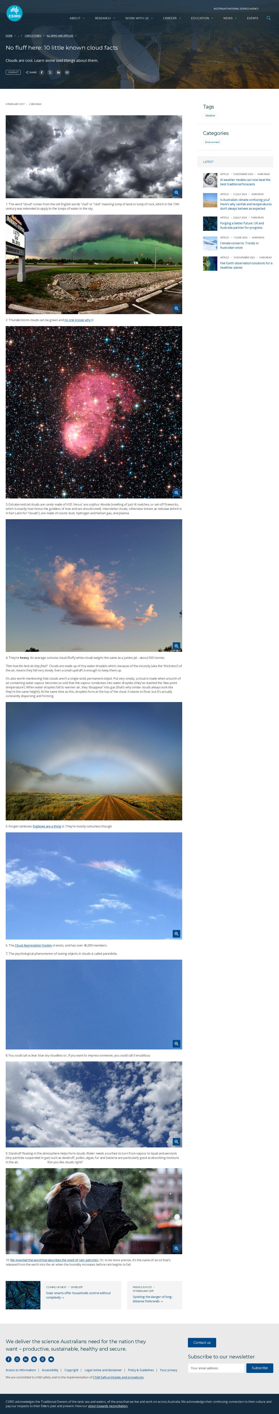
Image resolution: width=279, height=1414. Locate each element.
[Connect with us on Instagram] (17, 1359)
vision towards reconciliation (108, 1406)
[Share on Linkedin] (58, 72)
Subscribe (260, 1368)
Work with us (137, 18)
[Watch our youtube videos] (51, 1359)
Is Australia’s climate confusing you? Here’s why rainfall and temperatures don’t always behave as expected (246, 204)
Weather (210, 115)
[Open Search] (268, 18)
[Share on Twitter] (50, 72)
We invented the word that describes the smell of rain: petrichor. (54, 1260)
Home (9, 35)
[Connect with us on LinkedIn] (26, 1359)
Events (252, 18)
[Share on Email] (67, 72)
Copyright (71, 1370)
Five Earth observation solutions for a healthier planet (246, 265)
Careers (170, 18)
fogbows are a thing (47, 826)
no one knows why (77, 320)
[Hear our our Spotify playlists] (34, 1359)
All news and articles (60, 35)
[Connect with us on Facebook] (9, 1359)
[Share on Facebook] (42, 72)
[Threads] (43, 1359)
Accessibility (50, 1370)
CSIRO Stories (33, 35)
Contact (13, 72)
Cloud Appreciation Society (33, 945)
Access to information (21, 1370)
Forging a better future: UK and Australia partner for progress (242, 225)
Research (103, 18)
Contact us (202, 1343)
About (75, 18)
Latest (208, 162)
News (227, 18)
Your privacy (168, 1370)
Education (200, 18)
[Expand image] (94, 156)
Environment (212, 142)
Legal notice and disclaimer (103, 1370)
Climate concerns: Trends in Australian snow (239, 245)
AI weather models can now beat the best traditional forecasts (245, 182)
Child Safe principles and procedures (118, 1377)
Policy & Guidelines (141, 1370)
